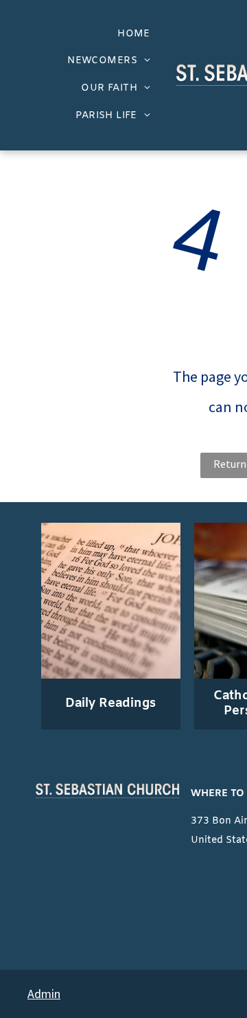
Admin (43, 994)
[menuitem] (134, 34)
